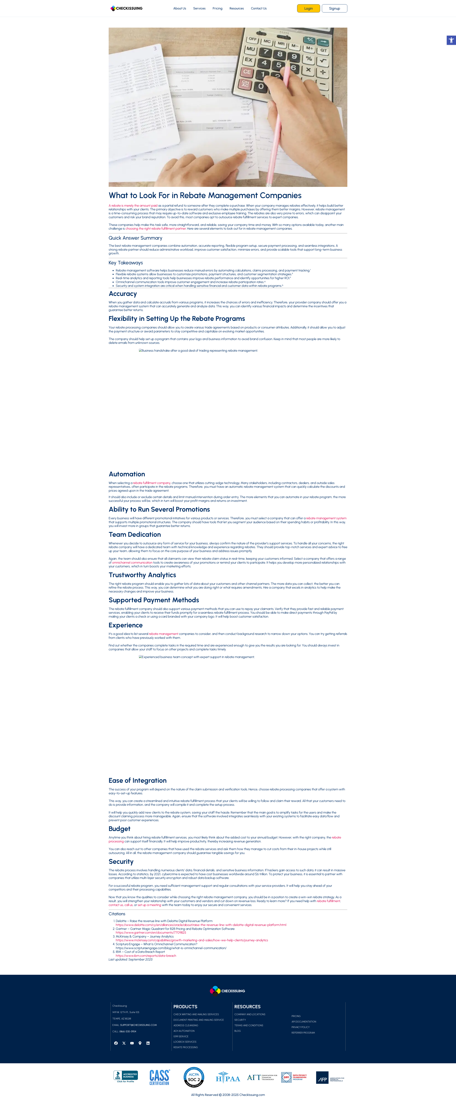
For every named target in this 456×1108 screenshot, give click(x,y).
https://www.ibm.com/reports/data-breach (146, 956)
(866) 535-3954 (127, 1031)
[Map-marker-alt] (140, 1043)
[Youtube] (132, 1043)
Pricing (217, 8)
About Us (179, 8)
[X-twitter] (124, 1043)
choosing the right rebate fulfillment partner (156, 229)
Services (199, 8)
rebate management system (326, 518)
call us (129, 905)
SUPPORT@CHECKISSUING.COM (138, 1025)
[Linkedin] (148, 1043)
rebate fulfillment (328, 901)
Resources (237, 8)
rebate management (163, 634)
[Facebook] (116, 1043)
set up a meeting (149, 905)
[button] (451, 40)
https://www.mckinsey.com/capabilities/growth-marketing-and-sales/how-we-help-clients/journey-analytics (192, 940)
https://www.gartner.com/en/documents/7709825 (151, 932)
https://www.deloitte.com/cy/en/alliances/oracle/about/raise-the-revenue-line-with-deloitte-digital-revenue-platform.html (201, 925)
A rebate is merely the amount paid (133, 206)
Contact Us (259, 8)
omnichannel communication (132, 563)
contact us (116, 905)
